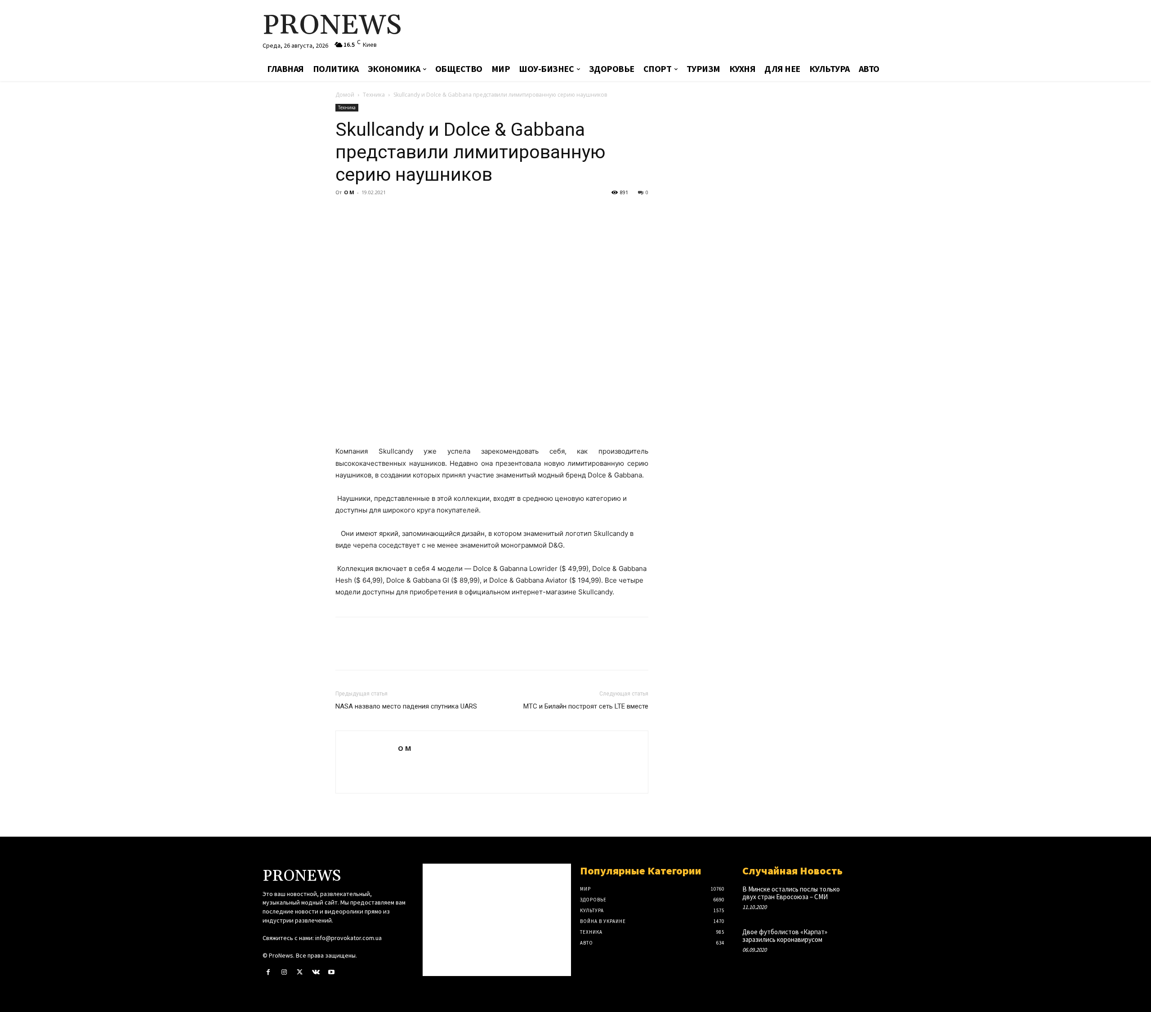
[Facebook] (344, 213)
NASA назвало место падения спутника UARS (406, 706)
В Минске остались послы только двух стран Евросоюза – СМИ (791, 893)
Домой (344, 94)
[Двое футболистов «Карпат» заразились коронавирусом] (873, 941)
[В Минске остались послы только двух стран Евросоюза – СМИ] (873, 898)
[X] (365, 213)
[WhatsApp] (406, 213)
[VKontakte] (315, 972)
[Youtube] (331, 972)
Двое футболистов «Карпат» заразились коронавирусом (784, 935)
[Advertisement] (681, 29)
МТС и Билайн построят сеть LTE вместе (585, 706)
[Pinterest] (386, 213)
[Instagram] (284, 972)
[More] (427, 213)
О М (349, 192)
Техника (374, 94)
